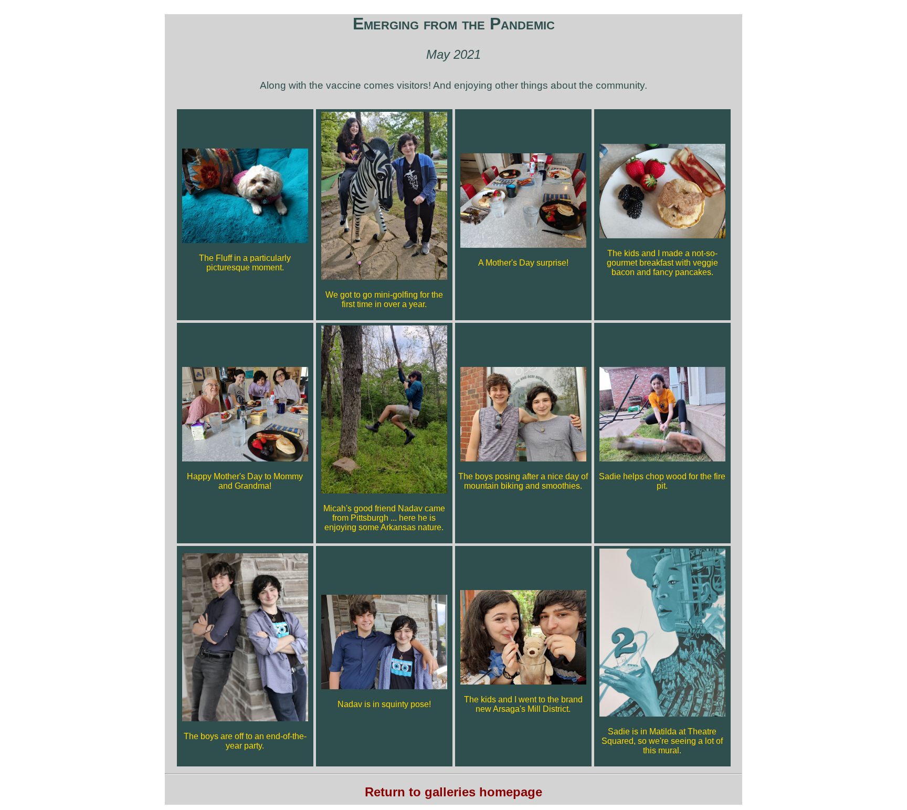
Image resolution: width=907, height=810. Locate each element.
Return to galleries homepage (453, 792)
